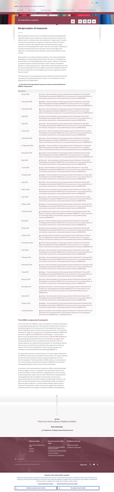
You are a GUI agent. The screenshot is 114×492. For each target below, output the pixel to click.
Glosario (31, 448)
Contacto (31, 451)
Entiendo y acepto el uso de (35, 488)
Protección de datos (72, 445)
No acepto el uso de (78, 488)
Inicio (16, 13)
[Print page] (73, 21)
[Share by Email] (94, 21)
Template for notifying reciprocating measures (58, 430)
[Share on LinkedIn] (89, 21)
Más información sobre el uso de (67, 483)
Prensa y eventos (32, 10)
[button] (94, 3)
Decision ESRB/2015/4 (35, 334)
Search (92, 3)
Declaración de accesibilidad (56, 455)
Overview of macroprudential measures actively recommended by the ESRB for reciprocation (42, 85)
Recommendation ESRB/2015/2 (57, 332)
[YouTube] (94, 464)
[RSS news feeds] (97, 464)
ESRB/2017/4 (53, 349)
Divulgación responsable (74, 447)
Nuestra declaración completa (45, 483)
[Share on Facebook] (85, 21)
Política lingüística (53, 453)
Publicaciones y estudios (46, 10)
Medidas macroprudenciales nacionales (88, 10)
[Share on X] (80, 21)
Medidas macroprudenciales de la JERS (65, 10)
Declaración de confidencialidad (57, 450)
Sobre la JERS (20, 10)
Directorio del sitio (20, 458)
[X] (90, 464)
